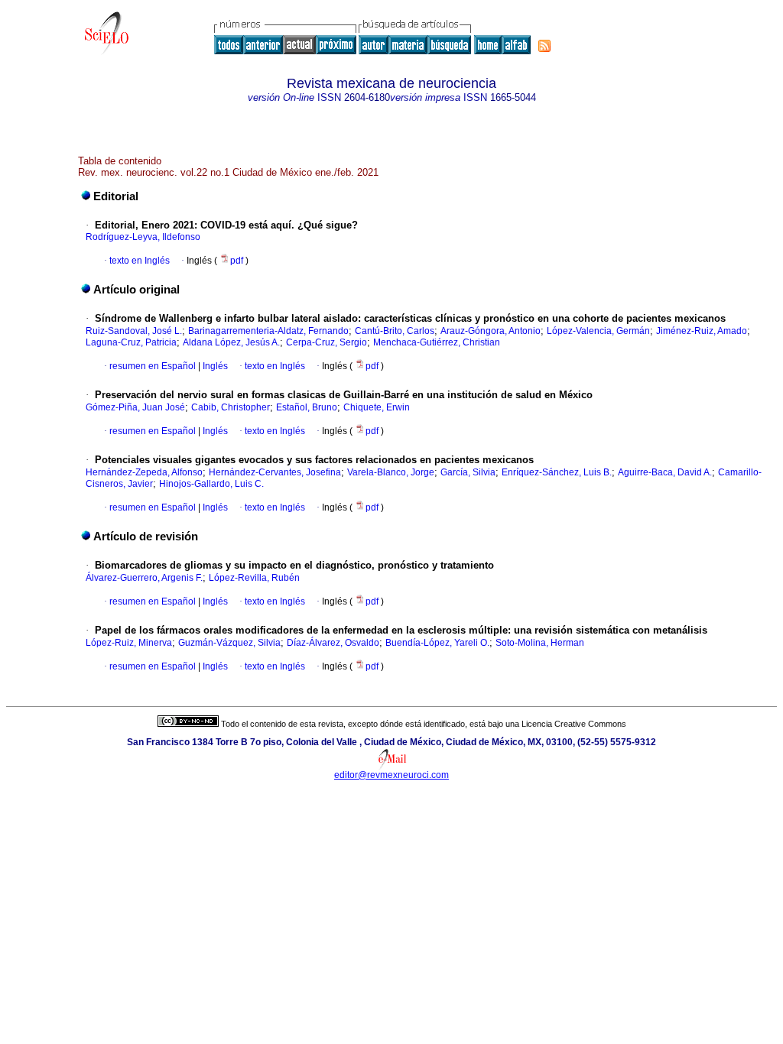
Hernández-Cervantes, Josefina (275, 472)
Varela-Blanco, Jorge (390, 472)
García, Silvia (467, 472)
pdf (237, 260)
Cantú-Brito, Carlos (394, 331)
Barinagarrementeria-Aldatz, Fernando (268, 331)
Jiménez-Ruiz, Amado (701, 331)
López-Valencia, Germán (598, 331)
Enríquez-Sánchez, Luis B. (557, 472)
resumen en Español (152, 366)
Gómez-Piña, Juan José (135, 407)
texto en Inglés (139, 260)
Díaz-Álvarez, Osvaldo (333, 642)
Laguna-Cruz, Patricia (131, 342)
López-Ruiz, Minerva (129, 642)
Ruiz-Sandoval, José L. (134, 331)
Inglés (214, 366)
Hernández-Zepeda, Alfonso (144, 472)
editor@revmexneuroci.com (391, 775)
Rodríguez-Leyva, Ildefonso (143, 237)
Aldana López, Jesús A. (231, 342)
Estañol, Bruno (306, 407)
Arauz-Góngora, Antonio (490, 331)
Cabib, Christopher (230, 407)
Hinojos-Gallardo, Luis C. (211, 483)
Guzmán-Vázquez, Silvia (229, 642)
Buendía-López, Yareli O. (437, 642)
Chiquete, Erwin (376, 407)
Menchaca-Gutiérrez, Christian (436, 342)
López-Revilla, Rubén (254, 577)
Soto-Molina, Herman (539, 642)
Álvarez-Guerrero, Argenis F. (144, 577)
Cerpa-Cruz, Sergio (326, 342)
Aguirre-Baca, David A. (665, 472)
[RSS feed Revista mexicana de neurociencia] (544, 46)
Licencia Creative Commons (573, 723)
